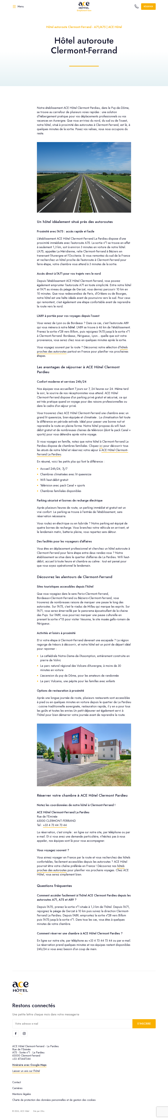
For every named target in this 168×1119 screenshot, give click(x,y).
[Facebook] (15, 1033)
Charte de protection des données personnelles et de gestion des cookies (54, 1100)
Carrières (17, 1088)
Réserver (148, 6)
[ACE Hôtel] (84, 6)
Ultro (42, 1111)
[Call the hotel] (136, 7)
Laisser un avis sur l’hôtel (26, 1071)
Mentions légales (21, 1094)
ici (101, 446)
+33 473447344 (21, 1058)
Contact (16, 1082)
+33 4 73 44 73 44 (55, 825)
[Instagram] (24, 1033)
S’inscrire (144, 1024)
